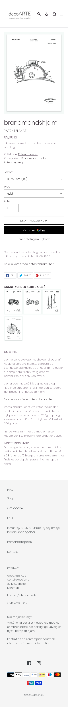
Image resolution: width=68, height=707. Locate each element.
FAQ (10, 518)
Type (7, 186)
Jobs (43, 158)
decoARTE (38, 695)
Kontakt (12, 552)
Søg (10, 498)
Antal (7, 201)
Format (8, 172)
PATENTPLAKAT (15, 130)
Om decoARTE (17, 508)
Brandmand (29, 158)
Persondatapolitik (19, 542)
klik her (12, 455)
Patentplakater (28, 154)
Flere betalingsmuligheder (34, 239)
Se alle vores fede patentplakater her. (29, 264)
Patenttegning (13, 162)
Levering (30, 143)
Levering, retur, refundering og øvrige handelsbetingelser (33, 530)
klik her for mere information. (32, 643)
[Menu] (62, 14)
